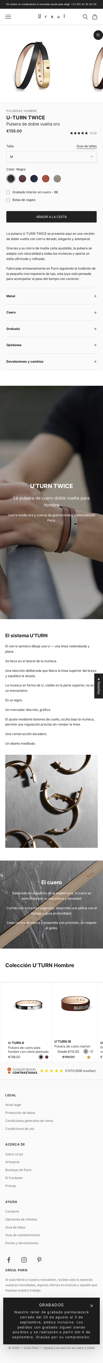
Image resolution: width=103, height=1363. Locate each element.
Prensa (10, 1186)
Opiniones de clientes (21, 1219)
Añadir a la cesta (51, 217)
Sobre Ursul (14, 1154)
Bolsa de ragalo (23, 200)
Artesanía (12, 1162)
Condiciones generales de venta (29, 1121)
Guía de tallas (87, 146)
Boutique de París (18, 1170)
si (6, 192)
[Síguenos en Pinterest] (39, 1259)
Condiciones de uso (19, 1129)
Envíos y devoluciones (21, 1243)
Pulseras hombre (21, 111)
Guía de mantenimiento (22, 1235)
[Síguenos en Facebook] (8, 1259)
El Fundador (14, 1178)
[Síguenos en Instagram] (24, 1259)
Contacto (12, 1211)
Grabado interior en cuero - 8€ (35, 192)
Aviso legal (13, 1105)
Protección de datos (20, 1113)
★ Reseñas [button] (99, 686)
